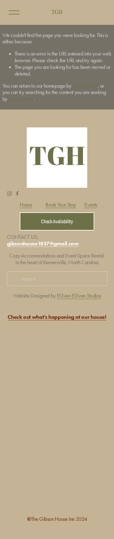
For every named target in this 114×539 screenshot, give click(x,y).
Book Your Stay (61, 205)
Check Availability (57, 221)
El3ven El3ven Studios (79, 296)
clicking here (85, 86)
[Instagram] (9, 193)
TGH (57, 12)
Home (26, 205)
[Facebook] (17, 193)
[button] (19, 337)
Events (91, 205)
